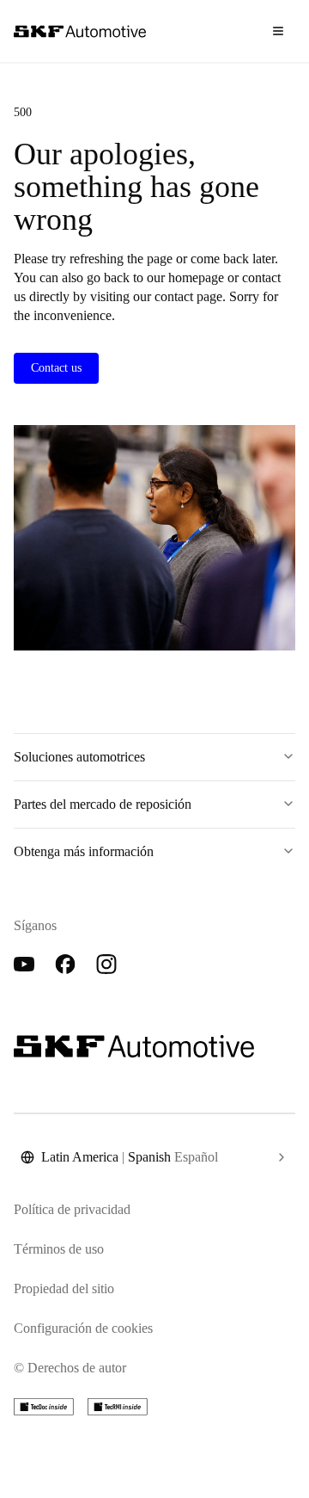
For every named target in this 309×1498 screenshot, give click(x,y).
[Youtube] (24, 964)
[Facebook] (65, 964)
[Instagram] (106, 964)
